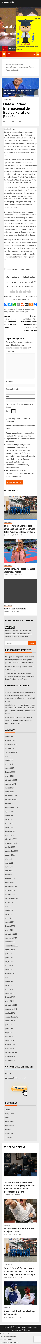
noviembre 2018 (11, 1009)
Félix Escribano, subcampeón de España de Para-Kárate (10, 322)
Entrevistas (9, 1122)
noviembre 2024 (11, 784)
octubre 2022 (10, 847)
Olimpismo (9, 1134)
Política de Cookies (7, 1340)
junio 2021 (9, 910)
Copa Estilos (11, 309)
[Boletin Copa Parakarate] (20, 591)
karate (33, 309)
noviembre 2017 (11, 1056)
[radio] (12, 292)
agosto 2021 (10, 902)
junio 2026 (9, 737)
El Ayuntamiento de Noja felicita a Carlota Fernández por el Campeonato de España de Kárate (28, 323)
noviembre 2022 (11, 843)
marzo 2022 (9, 875)
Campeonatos (7, 99)
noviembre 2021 (11, 891)
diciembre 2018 (11, 1005)
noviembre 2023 (11, 800)
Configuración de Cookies (9, 1343)
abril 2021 (9, 918)
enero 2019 (9, 1001)
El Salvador (20, 309)
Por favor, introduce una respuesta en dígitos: (19, 405)
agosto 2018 (10, 1021)
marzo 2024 (9, 788)
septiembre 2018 (11, 1017)
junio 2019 (9, 981)
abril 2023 (9, 823)
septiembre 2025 (11, 752)
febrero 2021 (10, 926)
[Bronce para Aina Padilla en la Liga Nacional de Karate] (20, 551)
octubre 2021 (10, 894)
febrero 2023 (10, 831)
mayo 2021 (9, 914)
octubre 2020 (10, 942)
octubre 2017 (10, 1060)
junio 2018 (9, 1029)
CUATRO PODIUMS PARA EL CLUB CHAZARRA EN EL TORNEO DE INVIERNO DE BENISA (19, 720)
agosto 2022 (10, 855)
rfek (27, 311)
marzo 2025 (9, 768)
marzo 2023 (9, 827)
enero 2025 (9, 776)
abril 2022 (9, 871)
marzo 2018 (9, 1041)
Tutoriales (9, 1138)
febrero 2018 (10, 1045)
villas (7, 718)
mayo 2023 (9, 820)
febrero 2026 (10, 741)
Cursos (8, 1118)
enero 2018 (9, 1048)
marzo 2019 (9, 993)
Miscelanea (9, 1126)
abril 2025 (9, 764)
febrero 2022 (10, 879)
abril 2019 (9, 989)
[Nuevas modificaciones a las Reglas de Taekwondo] (20, 1293)
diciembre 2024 (11, 780)
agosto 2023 (10, 812)
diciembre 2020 (11, 934)
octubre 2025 (10, 748)
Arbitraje (8, 1110)
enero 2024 (9, 792)
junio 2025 (9, 760)
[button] (9, 54)
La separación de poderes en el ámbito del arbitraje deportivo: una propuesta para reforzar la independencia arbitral (19, 660)
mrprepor (11, 311)
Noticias (8, 1130)
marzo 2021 (9, 922)
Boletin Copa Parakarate (15, 608)
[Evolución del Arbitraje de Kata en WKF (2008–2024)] (20, 1211)
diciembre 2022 (11, 839)
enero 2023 (9, 835)
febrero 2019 (10, 997)
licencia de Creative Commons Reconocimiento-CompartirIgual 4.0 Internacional (18, 633)
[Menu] (9, 54)
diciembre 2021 (11, 887)
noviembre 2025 (11, 744)
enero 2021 (9, 930)
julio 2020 (8, 954)
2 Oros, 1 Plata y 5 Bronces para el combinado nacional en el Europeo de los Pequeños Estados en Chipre (19, 528)
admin (7, 122)
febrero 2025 (10, 772)
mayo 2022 (9, 867)
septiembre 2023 (11, 808)
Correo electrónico (13, 389)
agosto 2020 (10, 950)
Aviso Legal (4, 1334)
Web (7, 397)
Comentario (10, 351)
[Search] (34, 54)
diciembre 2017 (11, 1052)
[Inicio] (4, 54)
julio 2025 (8, 756)
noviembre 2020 (11, 938)
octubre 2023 (10, 804)
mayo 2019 (9, 985)
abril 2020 (9, 966)
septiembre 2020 (11, 946)
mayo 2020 (9, 962)
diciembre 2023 (11, 796)
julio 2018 (8, 1025)
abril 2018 (9, 1037)
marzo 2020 (9, 970)
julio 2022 (8, 859)
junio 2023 (9, 815)
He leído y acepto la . (18, 420)
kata (5, 311)
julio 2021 (8, 906)
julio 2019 (8, 977)
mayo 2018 (9, 1033)
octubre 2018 (10, 1013)
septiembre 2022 (11, 851)
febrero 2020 (10, 973)
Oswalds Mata (20, 311)
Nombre (9, 382)
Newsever (15, 1330)
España (27, 309)
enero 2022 (9, 883)
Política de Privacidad (14, 476)
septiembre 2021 (11, 898)
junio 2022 (9, 863)
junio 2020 (9, 958)
